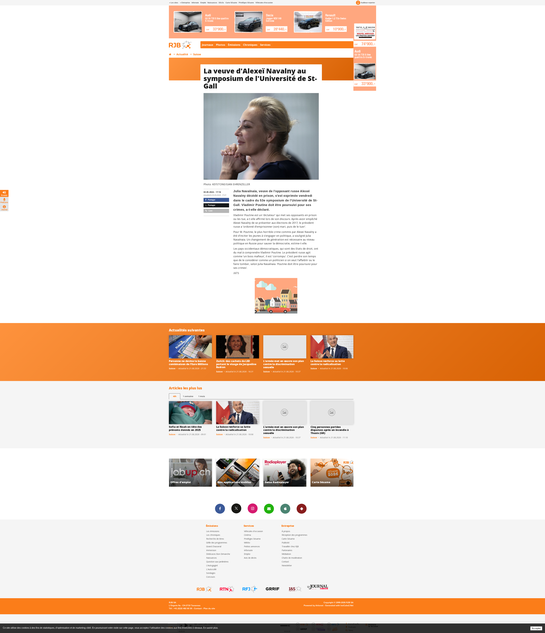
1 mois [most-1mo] (201, 396)
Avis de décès (250, 558)
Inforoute (195, 3)
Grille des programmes (216, 543)
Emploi (203, 3)
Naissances (212, 3)
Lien (210, 211)
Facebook (220, 509)
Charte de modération (292, 558)
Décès (221, 3)
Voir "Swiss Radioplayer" (190, 473)
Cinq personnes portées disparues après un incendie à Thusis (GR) (330, 430)
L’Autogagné (212, 565)
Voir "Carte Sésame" (237, 473)
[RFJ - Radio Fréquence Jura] (249, 589)
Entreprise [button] (185, 3)
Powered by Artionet (313, 605)
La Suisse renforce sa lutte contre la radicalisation (328, 362)
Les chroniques (213, 535)
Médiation (286, 554)
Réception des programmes (294, 535)
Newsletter (287, 565)
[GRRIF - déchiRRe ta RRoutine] (272, 589)
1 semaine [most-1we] (188, 396)
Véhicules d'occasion (264, 3)
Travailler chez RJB (290, 546)
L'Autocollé (211, 569)
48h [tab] (174, 396)
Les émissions (212, 531)
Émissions (234, 44)
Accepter (536, 628)
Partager (211, 200)
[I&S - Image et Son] (295, 589)
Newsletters (269, 509)
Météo (247, 543)
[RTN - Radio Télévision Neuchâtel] (226, 589)
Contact (285, 562)
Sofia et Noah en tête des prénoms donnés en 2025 (185, 428)
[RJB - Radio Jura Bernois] (204, 589)
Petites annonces (252, 546)
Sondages (210, 573)
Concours (210, 577)
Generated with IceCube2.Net (339, 605)
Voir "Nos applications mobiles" (332, 473)
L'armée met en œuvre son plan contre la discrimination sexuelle (283, 364)
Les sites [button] (174, 3)
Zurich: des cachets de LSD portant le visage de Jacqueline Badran (236, 364)
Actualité (182, 54)
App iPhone (285, 509)
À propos (286, 531)
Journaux (207, 44)
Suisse (197, 54)
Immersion (211, 550)
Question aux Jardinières (217, 562)
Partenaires (287, 550)
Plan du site (209, 608)
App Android (302, 509)
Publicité (285, 543)
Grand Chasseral (213, 546)
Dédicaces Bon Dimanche (218, 554)
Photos (220, 44)
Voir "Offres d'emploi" (284, 473)
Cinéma (247, 535)
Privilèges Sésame (246, 3)
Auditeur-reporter (368, 3)
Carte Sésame (231, 3)
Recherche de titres (215, 539)
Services (265, 44)
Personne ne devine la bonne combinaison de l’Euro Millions (188, 362)
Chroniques (250, 44)
